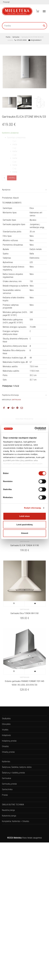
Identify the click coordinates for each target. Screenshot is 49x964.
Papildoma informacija (10, 395)
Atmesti (24, 533)
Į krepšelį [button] (14, 603)
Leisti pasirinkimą (24, 524)
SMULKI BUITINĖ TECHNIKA (13, 804)
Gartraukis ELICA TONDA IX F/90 (24, 545)
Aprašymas (6, 190)
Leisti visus (24, 516)
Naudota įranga (8, 810)
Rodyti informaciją (32, 508)
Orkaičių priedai (8, 752)
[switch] (42, 481)
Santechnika (7, 789)
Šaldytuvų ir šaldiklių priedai (13, 772)
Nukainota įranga (9, 815)
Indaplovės (6, 735)
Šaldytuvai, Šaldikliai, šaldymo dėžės (17, 767)
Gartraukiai (15, 37)
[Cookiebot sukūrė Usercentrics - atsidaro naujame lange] (35, 428)
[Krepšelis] (37, 11)
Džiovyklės (6, 724)
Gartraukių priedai (9, 784)
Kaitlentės (6, 761)
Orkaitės (5, 746)
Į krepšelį (11, 178)
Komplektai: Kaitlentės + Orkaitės (15, 821)
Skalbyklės (6, 718)
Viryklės (5, 729)
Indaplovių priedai (9, 741)
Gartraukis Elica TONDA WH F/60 (24, 613)
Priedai (5, 795)
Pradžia (8, 37)
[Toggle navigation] (44, 11)
